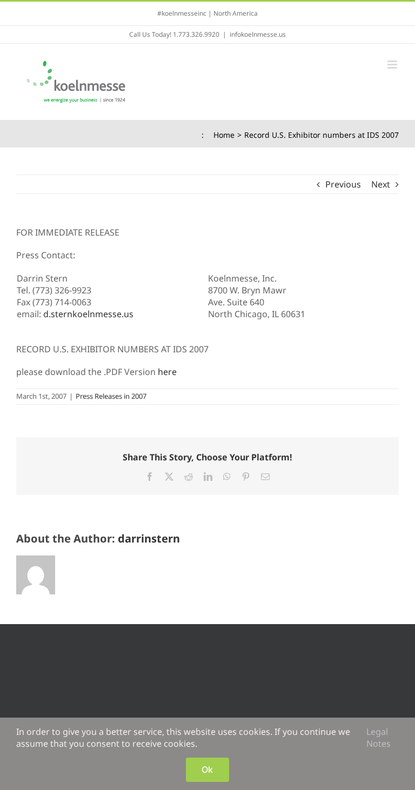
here (167, 372)
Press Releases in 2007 (111, 396)
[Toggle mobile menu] (393, 64)
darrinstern (149, 538)
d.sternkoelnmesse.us (88, 314)
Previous (343, 184)
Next (380, 184)
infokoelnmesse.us (258, 34)
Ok (207, 769)
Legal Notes (378, 737)
